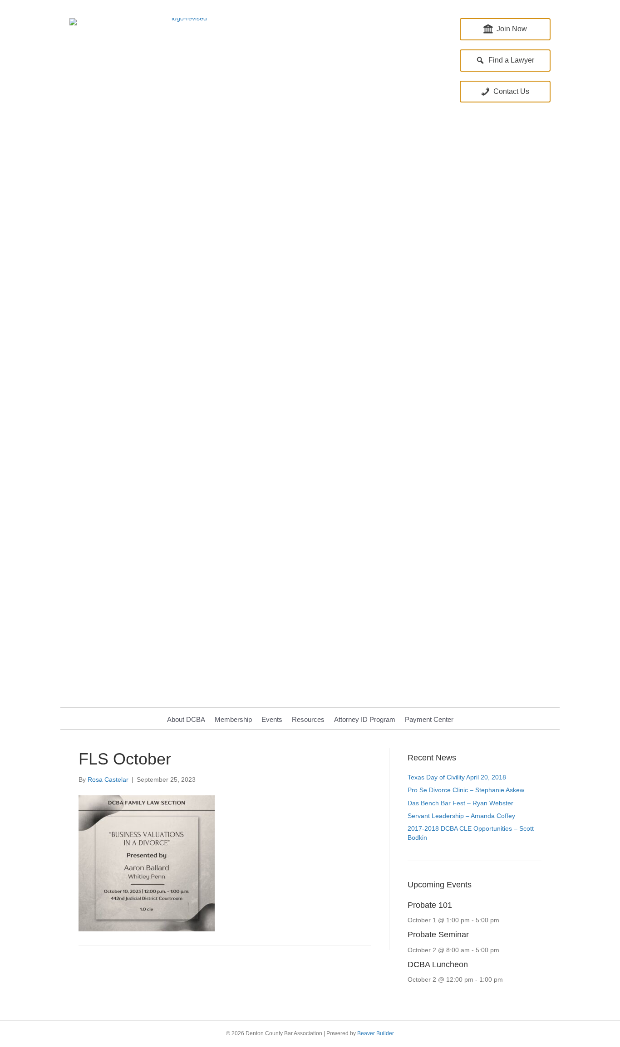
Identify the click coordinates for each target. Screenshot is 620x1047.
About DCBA (186, 719)
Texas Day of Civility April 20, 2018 (457, 777)
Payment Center (429, 719)
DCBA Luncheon (438, 964)
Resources (308, 719)
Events (271, 719)
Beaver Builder (375, 1033)
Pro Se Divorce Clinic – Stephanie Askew (466, 790)
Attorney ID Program (364, 719)
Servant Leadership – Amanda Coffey (461, 815)
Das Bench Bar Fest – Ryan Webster (460, 803)
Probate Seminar (438, 934)
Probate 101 (430, 905)
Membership (233, 719)
